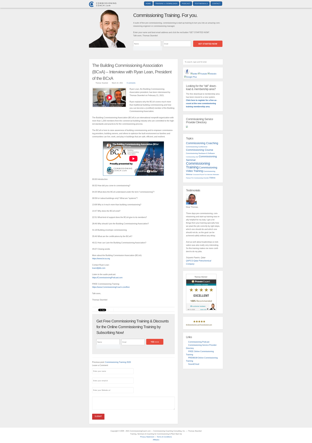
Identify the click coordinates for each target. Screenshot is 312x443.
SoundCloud (193, 364)
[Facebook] (187, 71)
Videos (212, 178)
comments (131, 83)
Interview (210, 174)
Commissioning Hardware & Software (200, 153)
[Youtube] (202, 73)
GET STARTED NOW (207, 44)
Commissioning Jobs (192, 157)
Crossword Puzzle (198, 174)
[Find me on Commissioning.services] (203, 127)
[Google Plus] (190, 77)
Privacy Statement (147, 437)
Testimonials (201, 4)
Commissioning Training (198, 165)
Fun (205, 174)
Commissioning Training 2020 (118, 362)
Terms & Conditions (164, 437)
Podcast (186, 4)
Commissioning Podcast (198, 342)
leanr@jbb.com (98, 268)
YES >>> (155, 342)
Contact (216, 4)
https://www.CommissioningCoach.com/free (111, 287)
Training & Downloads (166, 4)
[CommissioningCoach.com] (102, 4)
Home (148, 4)
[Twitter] (194, 73)
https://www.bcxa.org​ (101, 259)
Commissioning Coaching (202, 143)
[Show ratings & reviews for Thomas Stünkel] (203, 292)
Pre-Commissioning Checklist (200, 178)
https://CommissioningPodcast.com (107, 278)
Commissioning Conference (196, 147)
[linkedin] (212, 73)
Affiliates (156, 440)
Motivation (216, 174)
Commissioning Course (199, 149)
